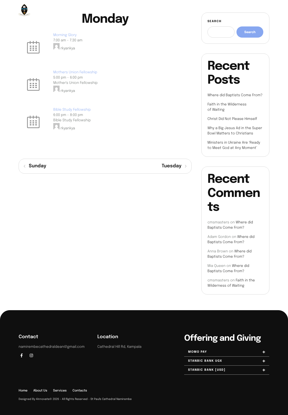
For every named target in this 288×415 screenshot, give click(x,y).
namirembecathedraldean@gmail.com (52, 347)
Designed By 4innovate (34, 399)
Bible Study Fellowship (72, 109)
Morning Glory (65, 35)
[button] (277, 398)
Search (214, 21)
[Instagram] (266, 10)
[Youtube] (260, 10)
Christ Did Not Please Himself (232, 119)
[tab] (226, 352)
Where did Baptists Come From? (235, 95)
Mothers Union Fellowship (75, 72)
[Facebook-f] (22, 355)
